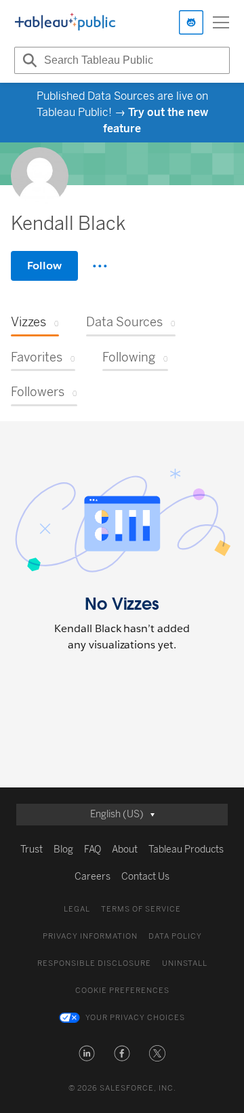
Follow (44, 265)
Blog (63, 849)
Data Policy (175, 936)
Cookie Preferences (122, 990)
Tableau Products (186, 849)
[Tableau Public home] (65, 22)
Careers (92, 876)
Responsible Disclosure (94, 963)
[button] (87, 1053)
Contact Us (145, 876)
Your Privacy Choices (135, 1017)
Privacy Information (90, 936)
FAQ (92, 849)
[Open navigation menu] (221, 22)
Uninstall (184, 963)
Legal (77, 909)
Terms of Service (141, 909)
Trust (31, 849)
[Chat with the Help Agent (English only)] (191, 22)
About (125, 849)
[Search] (28, 60)
